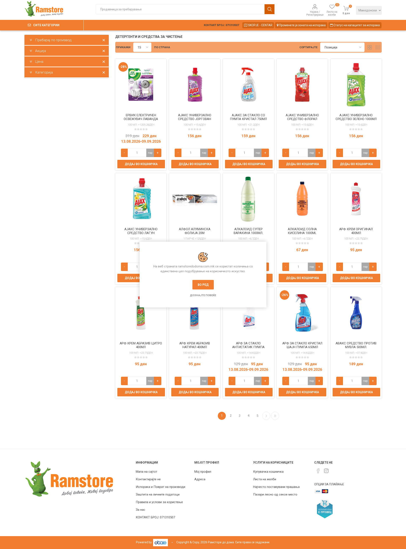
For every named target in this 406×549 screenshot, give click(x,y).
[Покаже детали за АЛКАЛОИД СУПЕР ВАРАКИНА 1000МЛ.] (248, 198)
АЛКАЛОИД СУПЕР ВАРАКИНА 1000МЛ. (248, 231)
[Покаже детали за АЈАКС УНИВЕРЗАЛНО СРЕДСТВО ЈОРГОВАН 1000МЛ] (194, 84)
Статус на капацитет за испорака (356, 25)
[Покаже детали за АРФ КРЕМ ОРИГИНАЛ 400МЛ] (356, 198)
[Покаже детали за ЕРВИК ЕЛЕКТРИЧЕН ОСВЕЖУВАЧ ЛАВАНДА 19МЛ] (140, 84)
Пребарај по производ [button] (53, 40)
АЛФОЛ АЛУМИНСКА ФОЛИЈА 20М (194, 231)
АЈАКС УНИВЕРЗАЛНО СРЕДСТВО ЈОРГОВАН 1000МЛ (194, 119)
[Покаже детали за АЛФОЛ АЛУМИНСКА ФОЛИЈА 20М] (194, 198)
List (378, 47)
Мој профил (202, 472)
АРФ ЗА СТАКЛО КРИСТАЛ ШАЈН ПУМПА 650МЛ (302, 345)
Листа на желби (264, 479)
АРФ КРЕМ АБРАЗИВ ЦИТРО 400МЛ (141, 345)
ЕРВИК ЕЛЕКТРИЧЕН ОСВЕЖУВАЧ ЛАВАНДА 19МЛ (141, 119)
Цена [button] (39, 61)
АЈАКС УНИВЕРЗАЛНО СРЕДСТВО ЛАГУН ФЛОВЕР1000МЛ (141, 233)
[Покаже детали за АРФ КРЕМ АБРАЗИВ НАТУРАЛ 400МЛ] (194, 312)
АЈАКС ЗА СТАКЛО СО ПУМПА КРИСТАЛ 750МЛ (248, 117)
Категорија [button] (44, 72)
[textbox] (180, 9)
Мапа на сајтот (146, 472)
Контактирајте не (148, 479)
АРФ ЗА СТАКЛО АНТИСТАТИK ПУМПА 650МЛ (248, 347)
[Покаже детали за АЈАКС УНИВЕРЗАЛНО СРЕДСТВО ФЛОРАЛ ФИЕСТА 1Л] (302, 84)
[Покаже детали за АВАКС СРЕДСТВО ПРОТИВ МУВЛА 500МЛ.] (356, 312)
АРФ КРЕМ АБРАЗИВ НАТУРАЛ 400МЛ (194, 345)
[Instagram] (326, 470)
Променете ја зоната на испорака (302, 25)
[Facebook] (318, 470)
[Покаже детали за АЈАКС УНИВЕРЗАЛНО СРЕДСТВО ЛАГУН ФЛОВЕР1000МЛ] (140, 198)
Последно (275, 416)
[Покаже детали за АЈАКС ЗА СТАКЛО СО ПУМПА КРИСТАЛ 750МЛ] (248, 84)
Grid (370, 47)
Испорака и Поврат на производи (160, 487)
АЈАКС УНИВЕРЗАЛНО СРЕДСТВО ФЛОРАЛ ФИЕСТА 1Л (302, 119)
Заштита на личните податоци (158, 494)
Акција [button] (40, 51)
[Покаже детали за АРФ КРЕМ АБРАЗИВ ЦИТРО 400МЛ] (140, 312)
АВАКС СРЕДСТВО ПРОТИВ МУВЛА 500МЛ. (356, 345)
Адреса (199, 479)
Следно (266, 416)
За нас (140, 510)
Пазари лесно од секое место (275, 494)
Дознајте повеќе (203, 295)
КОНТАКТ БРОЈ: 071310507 (221, 25)
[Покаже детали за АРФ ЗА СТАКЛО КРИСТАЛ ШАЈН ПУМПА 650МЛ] (302, 312)
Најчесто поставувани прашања (276, 487)
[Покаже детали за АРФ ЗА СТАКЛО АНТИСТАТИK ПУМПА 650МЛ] (248, 312)
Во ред (203, 284)
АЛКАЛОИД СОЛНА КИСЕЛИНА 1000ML (302, 231)
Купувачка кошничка (268, 472)
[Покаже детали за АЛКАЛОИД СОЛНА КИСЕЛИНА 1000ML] (302, 198)
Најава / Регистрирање (315, 13)
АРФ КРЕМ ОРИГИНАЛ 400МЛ (356, 231)
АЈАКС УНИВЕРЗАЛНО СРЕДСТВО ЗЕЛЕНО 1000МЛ (356, 117)
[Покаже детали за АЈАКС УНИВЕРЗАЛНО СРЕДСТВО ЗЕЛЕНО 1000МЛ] (356, 84)
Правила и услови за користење (159, 502)
